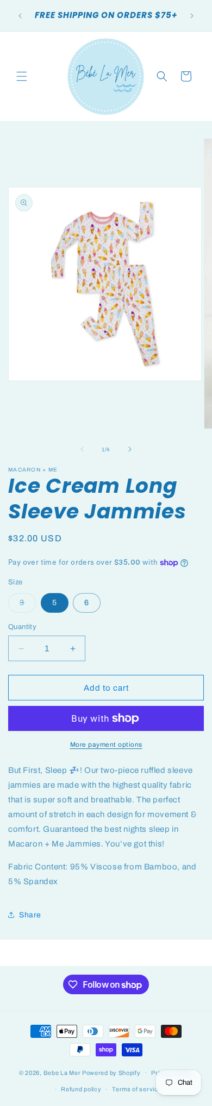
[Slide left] (82, 449)
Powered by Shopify (111, 1072)
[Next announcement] (192, 16)
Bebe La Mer (62, 1072)
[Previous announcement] (20, 16)
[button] (22, 76)
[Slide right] (130, 449)
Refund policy (81, 1089)
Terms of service (136, 1089)
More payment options (106, 744)
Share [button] (30, 915)
